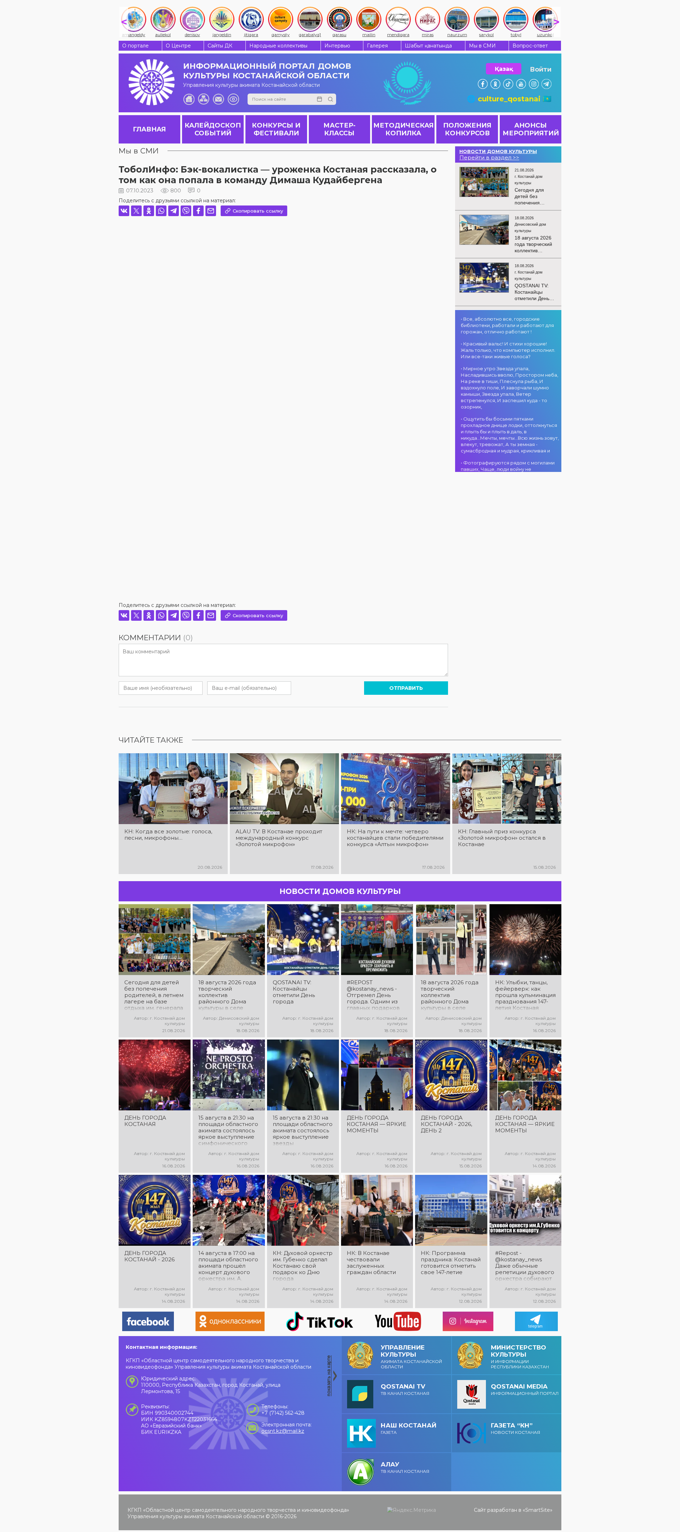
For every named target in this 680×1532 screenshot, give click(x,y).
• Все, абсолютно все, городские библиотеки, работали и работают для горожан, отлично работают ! (507, 325)
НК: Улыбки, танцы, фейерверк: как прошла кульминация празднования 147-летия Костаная (525, 995)
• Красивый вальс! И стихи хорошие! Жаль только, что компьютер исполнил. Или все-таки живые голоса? (508, 350)
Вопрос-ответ (530, 46)
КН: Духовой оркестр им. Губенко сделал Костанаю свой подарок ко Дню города (303, 1266)
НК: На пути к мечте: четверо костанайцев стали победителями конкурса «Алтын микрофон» (395, 837)
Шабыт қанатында (428, 46)
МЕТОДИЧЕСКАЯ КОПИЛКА (403, 129)
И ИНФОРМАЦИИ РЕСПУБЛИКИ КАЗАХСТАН (520, 1356)
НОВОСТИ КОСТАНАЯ (515, 1428)
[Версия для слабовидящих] (233, 99)
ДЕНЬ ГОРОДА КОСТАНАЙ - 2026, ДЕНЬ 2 (446, 1124)
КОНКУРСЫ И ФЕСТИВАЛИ (276, 129)
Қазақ (504, 69)
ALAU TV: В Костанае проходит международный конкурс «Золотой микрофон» (279, 837)
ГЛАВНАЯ (149, 129)
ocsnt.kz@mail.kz (282, 1431)
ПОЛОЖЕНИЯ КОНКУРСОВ (467, 129)
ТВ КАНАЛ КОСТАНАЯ (405, 1389)
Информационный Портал (525, 1389)
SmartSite (537, 1510)
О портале (135, 46)
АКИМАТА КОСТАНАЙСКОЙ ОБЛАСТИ (411, 1356)
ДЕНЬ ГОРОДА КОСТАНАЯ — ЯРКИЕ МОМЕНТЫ (376, 1124)
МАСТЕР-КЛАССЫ (339, 129)
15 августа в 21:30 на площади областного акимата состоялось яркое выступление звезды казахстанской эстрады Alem (303, 1131)
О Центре (178, 46)
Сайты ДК (220, 46)
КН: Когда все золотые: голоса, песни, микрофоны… (168, 834)
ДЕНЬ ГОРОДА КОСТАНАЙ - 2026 (149, 1256)
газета (408, 1428)
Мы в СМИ (482, 46)
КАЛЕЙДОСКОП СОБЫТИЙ (213, 129)
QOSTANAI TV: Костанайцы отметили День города (294, 992)
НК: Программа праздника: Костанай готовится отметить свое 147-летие (451, 1262)
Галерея (377, 46)
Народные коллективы (278, 46)
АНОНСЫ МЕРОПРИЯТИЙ (531, 129)
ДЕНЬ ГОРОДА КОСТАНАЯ (145, 1121)
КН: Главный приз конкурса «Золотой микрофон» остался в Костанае (502, 837)
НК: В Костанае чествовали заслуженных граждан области (371, 1262)
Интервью (337, 46)
